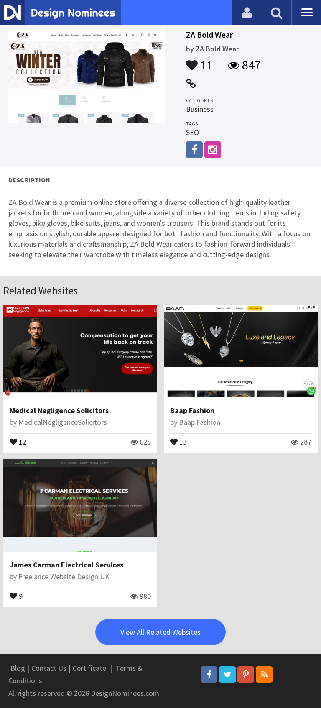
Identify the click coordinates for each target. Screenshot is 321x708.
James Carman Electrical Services (66, 565)
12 (21, 441)
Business (200, 109)
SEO (192, 132)
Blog (17, 668)
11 (205, 61)
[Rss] (264, 674)
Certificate (89, 668)
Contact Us (48, 668)
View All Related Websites (160, 632)
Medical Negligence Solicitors (59, 410)
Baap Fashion (192, 410)
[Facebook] (209, 674)
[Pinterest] (245, 674)
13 (182, 441)
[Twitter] (227, 674)
